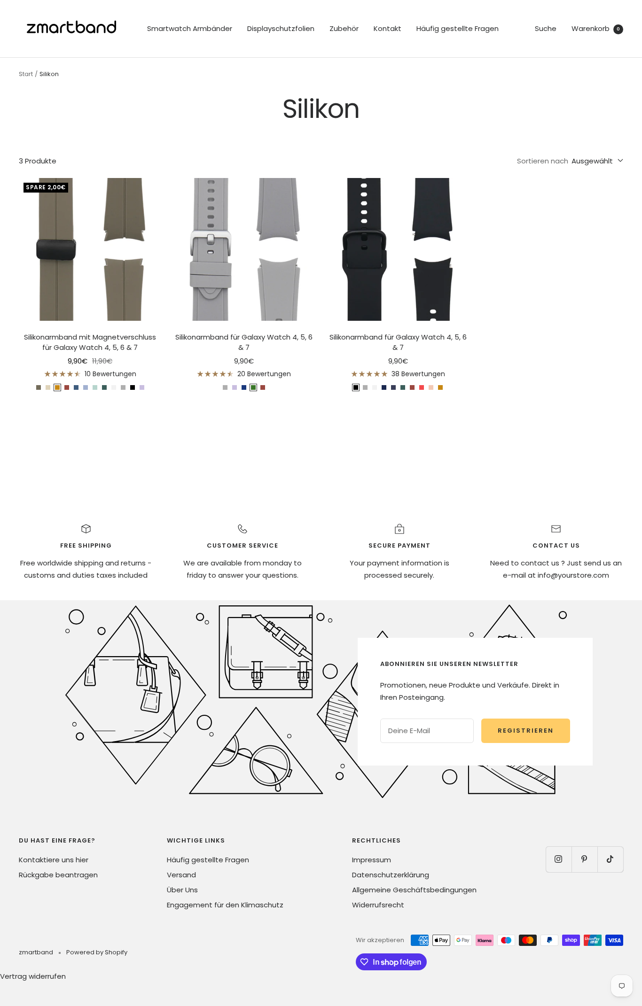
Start (26, 74)
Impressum (371, 860)
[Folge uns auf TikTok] (610, 859)
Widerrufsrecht (378, 905)
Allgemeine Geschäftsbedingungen (414, 890)
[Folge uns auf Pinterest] (584, 859)
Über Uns (182, 890)
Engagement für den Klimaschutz (225, 905)
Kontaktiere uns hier (53, 860)
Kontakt (387, 28)
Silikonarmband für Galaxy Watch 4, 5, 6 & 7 (244, 342)
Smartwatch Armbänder (189, 28)
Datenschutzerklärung (390, 875)
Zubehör (344, 28)
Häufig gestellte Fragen (457, 28)
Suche (545, 28)
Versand (181, 875)
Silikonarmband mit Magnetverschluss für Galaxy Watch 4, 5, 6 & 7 (90, 342)
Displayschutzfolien (280, 28)
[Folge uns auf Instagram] (559, 859)
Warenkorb (596, 28)
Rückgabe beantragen (58, 875)
